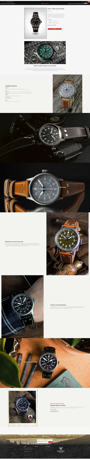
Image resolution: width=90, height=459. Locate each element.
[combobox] (85, 3)
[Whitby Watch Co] (45, 4)
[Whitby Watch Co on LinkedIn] (3, 1)
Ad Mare (82, 3)
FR (88, 3)
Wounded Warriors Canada (57, 404)
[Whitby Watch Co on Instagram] (2, 1)
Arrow (76, 3)
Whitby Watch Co (28, 455)
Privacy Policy (36, 450)
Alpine (73, 3)
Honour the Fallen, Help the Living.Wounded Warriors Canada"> (22, 388)
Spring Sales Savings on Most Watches (45, 0)
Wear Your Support (54, 411)
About (1, 3)
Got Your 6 (9, 3)
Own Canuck (70, 3)
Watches (4, 3)
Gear (7, 3)
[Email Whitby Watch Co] (4, 1)
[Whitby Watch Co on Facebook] (24, 451)
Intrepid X (13, 3)
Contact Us (36, 453)
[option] (88, 3)
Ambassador (79, 3)
